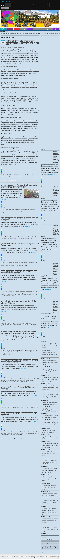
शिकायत (21, 556)
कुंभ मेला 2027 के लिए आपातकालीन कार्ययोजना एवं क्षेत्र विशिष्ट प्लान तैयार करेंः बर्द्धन (50, 529)
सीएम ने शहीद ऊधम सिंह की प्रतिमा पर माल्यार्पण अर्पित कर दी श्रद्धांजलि (19, 218)
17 (42, 546)
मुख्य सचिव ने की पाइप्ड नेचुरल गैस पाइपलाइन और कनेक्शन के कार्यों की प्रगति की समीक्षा (49, 462)
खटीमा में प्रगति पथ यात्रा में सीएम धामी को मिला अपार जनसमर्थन (18, 388)
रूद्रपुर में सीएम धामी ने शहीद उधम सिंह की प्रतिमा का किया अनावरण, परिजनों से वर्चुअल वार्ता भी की (19, 186)
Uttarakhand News (27, 238)
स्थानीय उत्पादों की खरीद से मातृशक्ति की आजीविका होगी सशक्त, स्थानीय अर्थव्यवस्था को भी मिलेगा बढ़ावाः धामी (50, 396)
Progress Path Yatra (24, 407)
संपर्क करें (13, 556)
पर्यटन (29, 5)
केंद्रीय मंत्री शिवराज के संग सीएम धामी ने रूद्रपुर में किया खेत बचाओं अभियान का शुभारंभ (19, 272)
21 (52, 546)
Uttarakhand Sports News (16, 176)
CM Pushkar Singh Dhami (7, 174)
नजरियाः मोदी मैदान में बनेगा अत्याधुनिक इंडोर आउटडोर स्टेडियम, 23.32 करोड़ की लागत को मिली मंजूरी (22, 43)
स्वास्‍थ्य (41, 5)
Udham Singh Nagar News (11, 265)
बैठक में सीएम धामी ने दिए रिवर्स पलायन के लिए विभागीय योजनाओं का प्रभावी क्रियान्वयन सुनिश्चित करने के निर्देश (50, 511)
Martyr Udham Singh (17, 211)
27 (50, 547)
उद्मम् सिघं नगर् (21, 47)
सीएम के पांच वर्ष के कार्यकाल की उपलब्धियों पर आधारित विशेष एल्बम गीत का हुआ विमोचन (50, 362)
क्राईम (54, 29)
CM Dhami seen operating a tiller (17, 380)
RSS (31, 557)
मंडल (13, 5)
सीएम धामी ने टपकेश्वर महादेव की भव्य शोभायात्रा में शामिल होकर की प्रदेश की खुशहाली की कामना (50, 371)
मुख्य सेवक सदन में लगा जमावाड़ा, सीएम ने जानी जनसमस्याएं (49, 438)
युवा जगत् (49, 29)
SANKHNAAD (6, 1)
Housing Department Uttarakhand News (10, 353)
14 (52, 545)
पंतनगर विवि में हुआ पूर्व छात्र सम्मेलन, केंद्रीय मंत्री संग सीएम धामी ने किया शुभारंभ (18, 302)
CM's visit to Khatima (13, 433)
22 (55, 546)
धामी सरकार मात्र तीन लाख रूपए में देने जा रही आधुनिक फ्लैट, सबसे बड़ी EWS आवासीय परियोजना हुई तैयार (18, 332)
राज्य (7, 5)
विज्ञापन (17, 556)
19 (47, 546)
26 (47, 547)
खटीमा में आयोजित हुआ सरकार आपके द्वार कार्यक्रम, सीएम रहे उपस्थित (19, 414)
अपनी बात (22, 322)
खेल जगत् (24, 5)
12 (47, 545)
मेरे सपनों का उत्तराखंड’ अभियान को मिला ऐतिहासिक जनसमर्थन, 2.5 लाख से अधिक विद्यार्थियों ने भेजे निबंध (50, 502)
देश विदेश (46, 5)
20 (50, 546)
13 (50, 545)
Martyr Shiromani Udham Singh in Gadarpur (12, 238)
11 (45, 545)
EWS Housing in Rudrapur (28, 351)
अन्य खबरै (52, 5)
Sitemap (36, 557)
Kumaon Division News (6, 211)
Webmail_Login (26, 557)
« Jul (42, 552)
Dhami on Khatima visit (13, 407)
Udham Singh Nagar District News (26, 294)
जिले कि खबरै (14, 47)
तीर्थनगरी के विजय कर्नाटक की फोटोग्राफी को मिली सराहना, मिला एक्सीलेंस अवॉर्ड (49, 487)
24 (42, 547)
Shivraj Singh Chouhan (12, 294)
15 (55, 545)
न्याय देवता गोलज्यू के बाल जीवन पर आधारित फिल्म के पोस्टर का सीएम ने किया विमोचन (50, 354)
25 (45, 547)
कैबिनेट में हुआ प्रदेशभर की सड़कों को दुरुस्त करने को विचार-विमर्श (49, 403)
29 (24, 438)
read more (3, 199)
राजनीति (35, 29)
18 (45, 546)
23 (57, 546)
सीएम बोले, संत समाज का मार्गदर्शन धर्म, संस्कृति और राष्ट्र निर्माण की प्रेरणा (50, 494)
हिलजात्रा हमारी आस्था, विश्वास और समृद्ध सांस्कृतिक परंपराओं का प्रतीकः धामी (50, 424)
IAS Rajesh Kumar (34, 353)
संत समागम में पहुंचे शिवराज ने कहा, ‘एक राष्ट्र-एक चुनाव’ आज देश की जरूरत (49, 479)
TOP (58, 557)
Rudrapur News (26, 211)
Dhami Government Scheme (14, 351)
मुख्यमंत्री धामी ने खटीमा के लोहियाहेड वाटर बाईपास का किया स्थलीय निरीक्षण (20, 244)
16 (57, 545)
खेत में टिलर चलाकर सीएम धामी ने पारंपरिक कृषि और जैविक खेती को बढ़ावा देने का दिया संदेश (19, 361)
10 (42, 545)
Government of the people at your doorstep (29, 433)
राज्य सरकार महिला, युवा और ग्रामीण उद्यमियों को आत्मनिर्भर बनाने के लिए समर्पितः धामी (50, 520)
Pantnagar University (18, 324)
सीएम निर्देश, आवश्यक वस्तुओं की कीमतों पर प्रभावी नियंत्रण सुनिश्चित (49, 410)
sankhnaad (4, 47)
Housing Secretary (24, 353)
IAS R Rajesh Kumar (19, 174)
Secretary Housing (5, 176)
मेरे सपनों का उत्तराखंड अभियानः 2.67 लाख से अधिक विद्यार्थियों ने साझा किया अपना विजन (50, 387)
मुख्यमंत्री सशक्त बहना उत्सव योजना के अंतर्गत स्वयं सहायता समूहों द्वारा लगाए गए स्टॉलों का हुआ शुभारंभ (50, 445)
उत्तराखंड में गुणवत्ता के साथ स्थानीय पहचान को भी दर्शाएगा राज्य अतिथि (50, 416)
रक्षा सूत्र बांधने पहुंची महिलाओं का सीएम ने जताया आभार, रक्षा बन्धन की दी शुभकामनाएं (56, 157)
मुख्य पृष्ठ (2, 5)
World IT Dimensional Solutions (52, 556)
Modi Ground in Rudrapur (31, 174)
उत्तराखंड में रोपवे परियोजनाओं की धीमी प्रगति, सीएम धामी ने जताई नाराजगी (49, 453)
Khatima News (8, 264)
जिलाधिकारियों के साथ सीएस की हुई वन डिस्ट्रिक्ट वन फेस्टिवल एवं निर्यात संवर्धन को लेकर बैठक (50, 379)
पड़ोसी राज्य (34, 5)
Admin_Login (27, 556)
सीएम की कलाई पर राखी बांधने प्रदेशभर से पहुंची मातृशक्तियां (48, 431)
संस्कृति (19, 5)
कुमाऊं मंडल (32, 209)
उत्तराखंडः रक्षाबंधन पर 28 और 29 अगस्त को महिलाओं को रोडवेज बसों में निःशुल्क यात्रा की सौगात (49, 470)
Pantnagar (9, 324)
